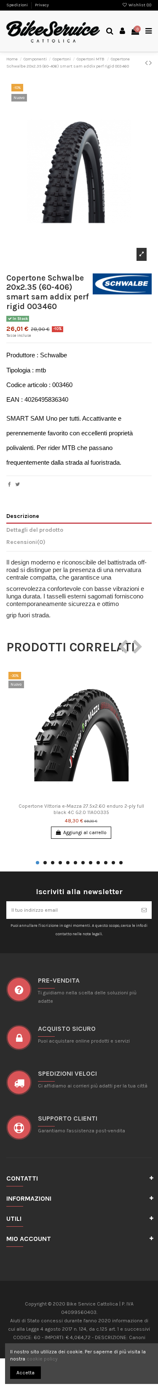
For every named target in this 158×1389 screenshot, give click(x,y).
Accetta (25, 1373)
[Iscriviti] (144, 910)
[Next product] (150, 63)
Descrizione (22, 515)
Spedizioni (17, 5)
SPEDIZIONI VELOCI (67, 1073)
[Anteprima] (91, 797)
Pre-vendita (59, 980)
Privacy (42, 5)
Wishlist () (140, 5)
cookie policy (42, 1359)
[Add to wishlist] (71, 797)
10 (105, 862)
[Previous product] (147, 63)
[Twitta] (17, 484)
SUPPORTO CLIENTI (67, 1118)
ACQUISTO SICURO (67, 1029)
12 (121, 862)
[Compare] (81, 797)
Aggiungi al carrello (85, 832)
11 (113, 862)
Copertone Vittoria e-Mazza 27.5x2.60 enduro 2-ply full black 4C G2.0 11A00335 (81, 809)
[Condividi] (9, 484)
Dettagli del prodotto (34, 529)
